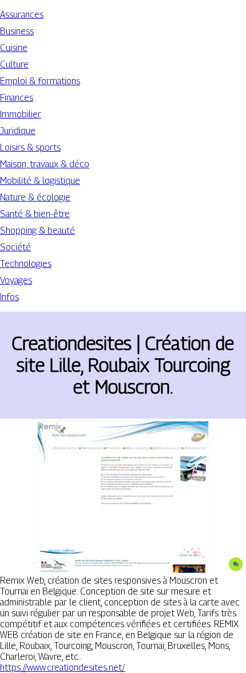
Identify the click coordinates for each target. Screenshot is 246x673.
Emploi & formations (40, 81)
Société (15, 247)
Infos (9, 297)
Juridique (17, 130)
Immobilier (20, 114)
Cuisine (13, 47)
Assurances (21, 14)
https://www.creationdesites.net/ (62, 667)
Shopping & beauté (37, 230)
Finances (16, 97)
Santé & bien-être (35, 213)
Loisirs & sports (30, 147)
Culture (14, 64)
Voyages (16, 280)
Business (17, 31)
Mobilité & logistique (40, 180)
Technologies (25, 263)
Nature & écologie (35, 197)
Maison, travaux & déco (44, 164)
